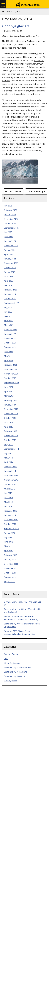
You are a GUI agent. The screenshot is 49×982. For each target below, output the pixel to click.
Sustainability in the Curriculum (18, 667)
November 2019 (11, 413)
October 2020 (10, 378)
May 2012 (8, 546)
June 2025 (8, 236)
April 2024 (8, 254)
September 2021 (11, 347)
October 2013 (10, 484)
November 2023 (11, 263)
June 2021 (8, 351)
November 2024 (11, 245)
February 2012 (10, 555)
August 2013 (9, 488)
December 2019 (11, 409)
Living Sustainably (12, 36)
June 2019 (8, 422)
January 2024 (10, 258)
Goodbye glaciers (15, 26)
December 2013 (11, 475)
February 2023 (10, 289)
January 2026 (10, 214)
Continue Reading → (36, 191)
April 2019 (8, 427)
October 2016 (10, 440)
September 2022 (11, 303)
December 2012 (11, 519)
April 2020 (8, 391)
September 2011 (11, 577)
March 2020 (9, 396)
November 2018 (11, 435)
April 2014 (8, 462)
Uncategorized (10, 680)
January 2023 (10, 294)
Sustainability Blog (11, 11)
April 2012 (8, 550)
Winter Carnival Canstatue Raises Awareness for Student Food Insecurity (21, 618)
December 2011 (11, 564)
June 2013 (8, 497)
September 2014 (11, 449)
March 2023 (9, 285)
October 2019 (10, 418)
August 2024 (9, 250)
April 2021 (8, 360)
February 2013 (10, 511)
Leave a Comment (13, 191)
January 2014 (10, 471)
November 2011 (11, 568)
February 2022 (10, 329)
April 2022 (8, 320)
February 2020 (10, 400)
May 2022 (8, 316)
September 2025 (11, 228)
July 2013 (8, 493)
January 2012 (10, 559)
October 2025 (10, 223)
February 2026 (10, 210)
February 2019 (10, 431)
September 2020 (11, 382)
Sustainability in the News (30, 36)
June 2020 (8, 387)
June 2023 (8, 276)
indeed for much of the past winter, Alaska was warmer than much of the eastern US (23, 64)
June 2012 (8, 541)
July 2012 (8, 537)
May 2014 (8, 457)
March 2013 (9, 506)
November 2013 (11, 480)
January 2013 (10, 515)
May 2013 (8, 502)
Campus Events (11, 654)
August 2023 (9, 272)
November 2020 (11, 373)
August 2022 (9, 307)
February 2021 (10, 365)
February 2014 (10, 466)
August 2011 (9, 581)
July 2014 (8, 453)
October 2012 (10, 524)
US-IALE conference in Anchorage (21, 41)
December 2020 (11, 369)
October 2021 (10, 342)
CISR (6, 658)
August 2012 (9, 533)
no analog (7, 126)
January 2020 (10, 404)
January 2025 (10, 241)
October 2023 (10, 267)
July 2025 (8, 232)
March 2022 (9, 325)
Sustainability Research (14, 676)
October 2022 (10, 298)
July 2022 (8, 312)
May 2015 (8, 444)
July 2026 (8, 205)
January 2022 (10, 334)
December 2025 (11, 219)
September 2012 (11, 528)
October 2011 (10, 572)
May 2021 (8, 356)
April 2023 (8, 281)
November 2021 (11, 338)
